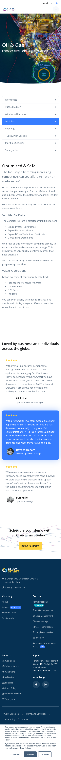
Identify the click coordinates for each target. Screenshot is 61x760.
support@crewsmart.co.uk (45, 670)
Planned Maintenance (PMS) (44, 645)
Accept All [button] (30, 754)
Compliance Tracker (43, 632)
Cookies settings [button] (16, 754)
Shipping (10, 128)
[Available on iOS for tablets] (36, 684)
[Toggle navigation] (56, 9)
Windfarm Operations (16, 114)
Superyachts (11, 150)
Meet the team (9, 612)
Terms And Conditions (36, 713)
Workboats (11, 99)
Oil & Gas (10, 121)
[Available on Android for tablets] (45, 684)
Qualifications (41, 603)
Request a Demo (30, 545)
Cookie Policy (9, 719)
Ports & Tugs (11, 688)
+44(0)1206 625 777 (47, 664)
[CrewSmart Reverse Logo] (10, 569)
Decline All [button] (45, 754)
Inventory (39, 637)
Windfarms (10, 671)
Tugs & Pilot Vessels (16, 135)
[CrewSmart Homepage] (10, 9)
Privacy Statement (11, 713)
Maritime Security (14, 142)
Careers (11, 607)
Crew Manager (42, 621)
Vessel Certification (44, 626)
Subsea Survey (13, 106)
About (5, 601)
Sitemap (25, 719)
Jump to (45, 3)
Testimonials (8, 618)
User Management (44, 616)
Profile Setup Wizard (43, 610)
